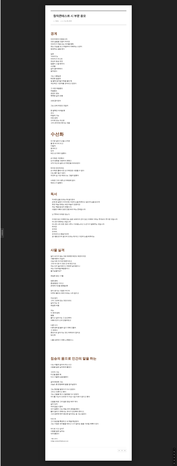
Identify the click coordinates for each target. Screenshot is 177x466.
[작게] (174, 454)
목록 (2, 233)
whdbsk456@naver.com (61, 441)
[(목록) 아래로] (174, 460)
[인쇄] (174, 463)
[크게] (174, 451)
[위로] (174, 457)
